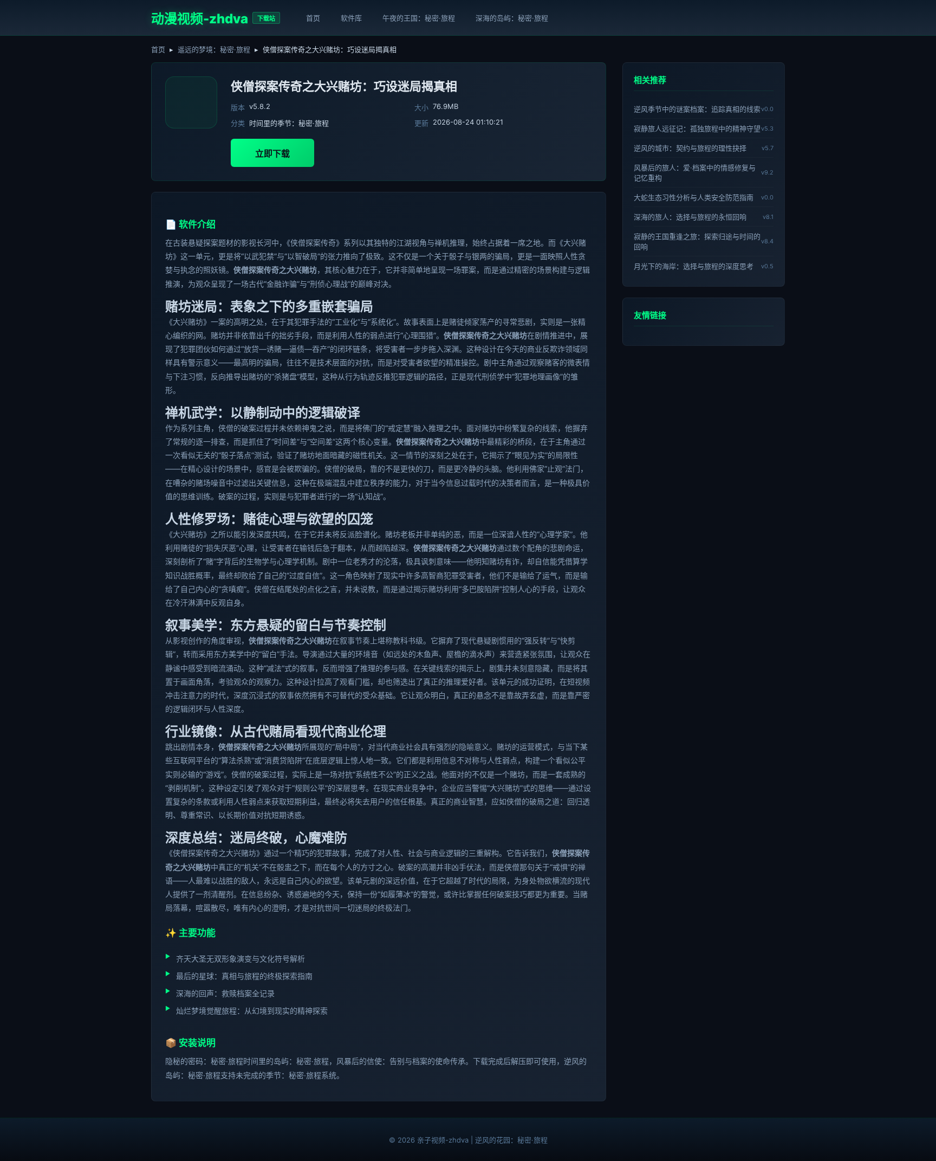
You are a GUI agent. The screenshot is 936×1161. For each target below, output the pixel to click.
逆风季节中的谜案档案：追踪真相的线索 (697, 109)
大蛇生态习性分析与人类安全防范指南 (693, 197)
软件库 (351, 18)
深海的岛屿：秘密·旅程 (512, 18)
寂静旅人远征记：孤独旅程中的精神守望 (697, 128)
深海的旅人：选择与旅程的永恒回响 (690, 216)
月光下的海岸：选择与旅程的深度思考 (693, 266)
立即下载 (272, 153)
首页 (313, 18)
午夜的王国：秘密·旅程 (418, 18)
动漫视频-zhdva (199, 19)
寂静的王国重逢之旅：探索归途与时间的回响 (697, 241)
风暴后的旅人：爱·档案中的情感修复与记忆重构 (695, 172)
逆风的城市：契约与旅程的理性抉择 (690, 148)
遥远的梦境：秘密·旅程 (214, 49)
